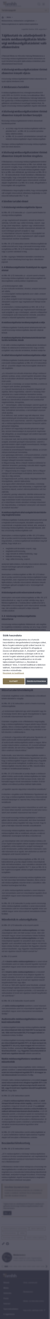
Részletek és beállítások (13, 673)
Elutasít (13, 681)
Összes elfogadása (36, 681)
